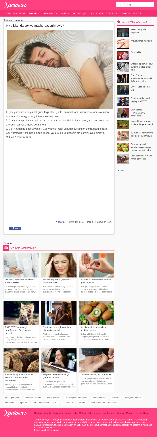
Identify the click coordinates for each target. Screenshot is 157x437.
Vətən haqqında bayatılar (138, 31)
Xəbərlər (111, 13)
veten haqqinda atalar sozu (45, 402)
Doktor (137, 13)
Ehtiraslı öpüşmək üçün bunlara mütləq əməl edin (142, 67)
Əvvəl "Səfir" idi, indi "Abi (140, 88)
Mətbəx (65, 13)
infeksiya (115, 398)
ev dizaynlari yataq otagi (76, 398)
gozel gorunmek (12, 398)
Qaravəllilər (136, 52)
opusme (23, 402)
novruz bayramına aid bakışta (104, 402)
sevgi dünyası (99, 398)
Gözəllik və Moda (15, 13)
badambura (68, 402)
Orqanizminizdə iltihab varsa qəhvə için (141, 157)
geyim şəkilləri (53, 398)
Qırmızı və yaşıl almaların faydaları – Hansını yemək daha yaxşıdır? (141, 147)
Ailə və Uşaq (80, 13)
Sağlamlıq (34, 13)
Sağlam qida (50, 13)
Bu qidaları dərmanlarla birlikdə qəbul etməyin (142, 134)
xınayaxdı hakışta (133, 398)
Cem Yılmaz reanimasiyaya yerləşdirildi (138, 112)
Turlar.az (7, 243)
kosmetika (9, 402)
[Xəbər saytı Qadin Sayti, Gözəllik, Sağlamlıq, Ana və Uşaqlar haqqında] (15, 5)
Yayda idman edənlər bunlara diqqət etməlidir (142, 122)
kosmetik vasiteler (33, 398)
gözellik (81, 402)
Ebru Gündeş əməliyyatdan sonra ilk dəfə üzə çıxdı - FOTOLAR (141, 78)
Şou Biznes (97, 13)
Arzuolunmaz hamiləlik (141, 41)
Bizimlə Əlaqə (142, 413)
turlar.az (121, 170)
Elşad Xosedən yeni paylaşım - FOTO (140, 100)
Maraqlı (125, 13)
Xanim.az (8, 20)
